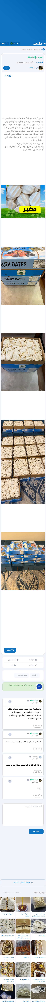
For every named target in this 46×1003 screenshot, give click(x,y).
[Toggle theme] (18, 43)
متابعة (6, 68)
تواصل (8, 650)
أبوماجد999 (34, 68)
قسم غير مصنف (27, 50)
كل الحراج (37, 50)
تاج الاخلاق (35, 756)
